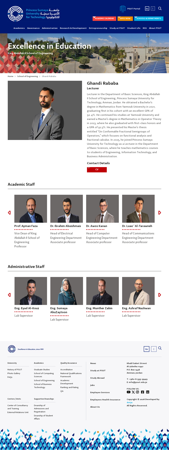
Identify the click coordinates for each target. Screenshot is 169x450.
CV (96, 169)
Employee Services (100, 392)
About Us (95, 407)
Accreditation (66, 369)
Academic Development (66, 382)
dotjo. (130, 402)
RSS (145, 28)
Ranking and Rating (69, 387)
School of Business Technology (43, 386)
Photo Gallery (13, 373)
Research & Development (73, 28)
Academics (19, 28)
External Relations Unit (17, 412)
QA (61, 391)
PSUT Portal (133, 8)
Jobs (92, 385)
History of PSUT (14, 369)
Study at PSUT (117, 28)
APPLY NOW (125, 18)
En (147, 8)
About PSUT (155, 28)
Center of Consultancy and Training (17, 407)
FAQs (9, 377)
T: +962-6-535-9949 (137, 379)
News (93, 363)
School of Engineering (27, 76)
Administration (50, 28)
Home (10, 76)
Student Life (133, 28)
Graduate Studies (42, 369)
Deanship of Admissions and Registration (41, 408)
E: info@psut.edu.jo (137, 382)
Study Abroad (97, 378)
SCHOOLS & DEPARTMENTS (149, 18)
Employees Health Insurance (105, 399)
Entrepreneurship (98, 28)
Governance (33, 28)
